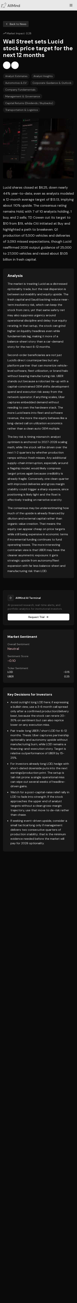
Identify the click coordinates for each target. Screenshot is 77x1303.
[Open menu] (71, 5)
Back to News (18, 24)
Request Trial (36, 617)
